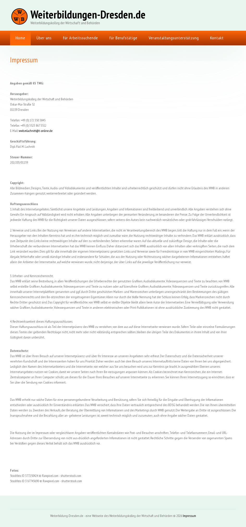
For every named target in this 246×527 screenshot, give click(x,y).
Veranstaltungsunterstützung (174, 38)
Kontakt (217, 38)
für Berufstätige (123, 38)
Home (20, 38)
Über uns (44, 38)
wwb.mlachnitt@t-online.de (36, 131)
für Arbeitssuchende (80, 38)
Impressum (189, 516)
